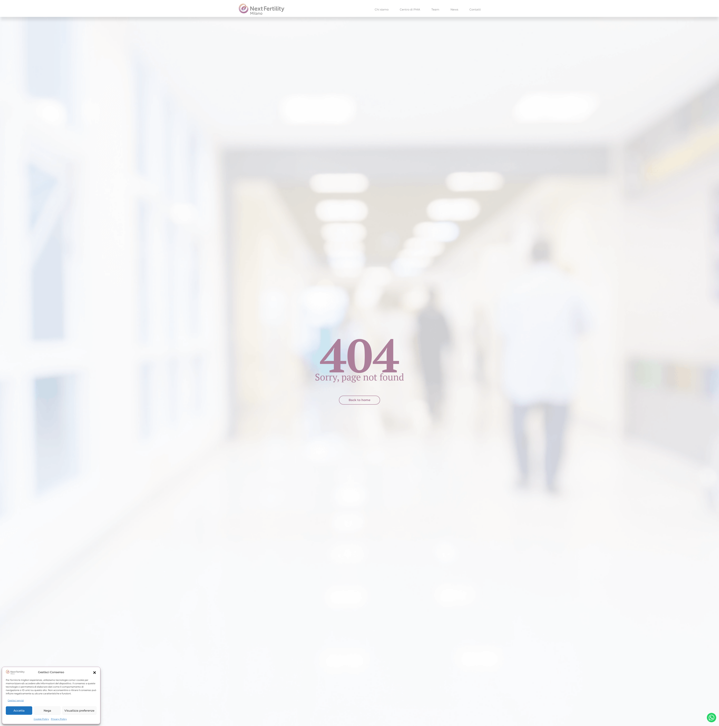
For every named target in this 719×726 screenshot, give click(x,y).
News (454, 9)
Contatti (475, 9)
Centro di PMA (410, 9)
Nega (47, 710)
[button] (94, 672)
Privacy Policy (59, 719)
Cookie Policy (41, 719)
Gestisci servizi (16, 700)
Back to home (359, 400)
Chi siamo (382, 9)
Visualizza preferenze (79, 710)
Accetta (19, 710)
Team (435, 9)
